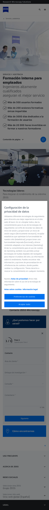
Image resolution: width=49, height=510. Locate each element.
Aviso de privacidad (19, 279)
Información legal (30, 289)
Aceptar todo (24, 304)
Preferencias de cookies (24, 297)
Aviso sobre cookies (13, 289)
